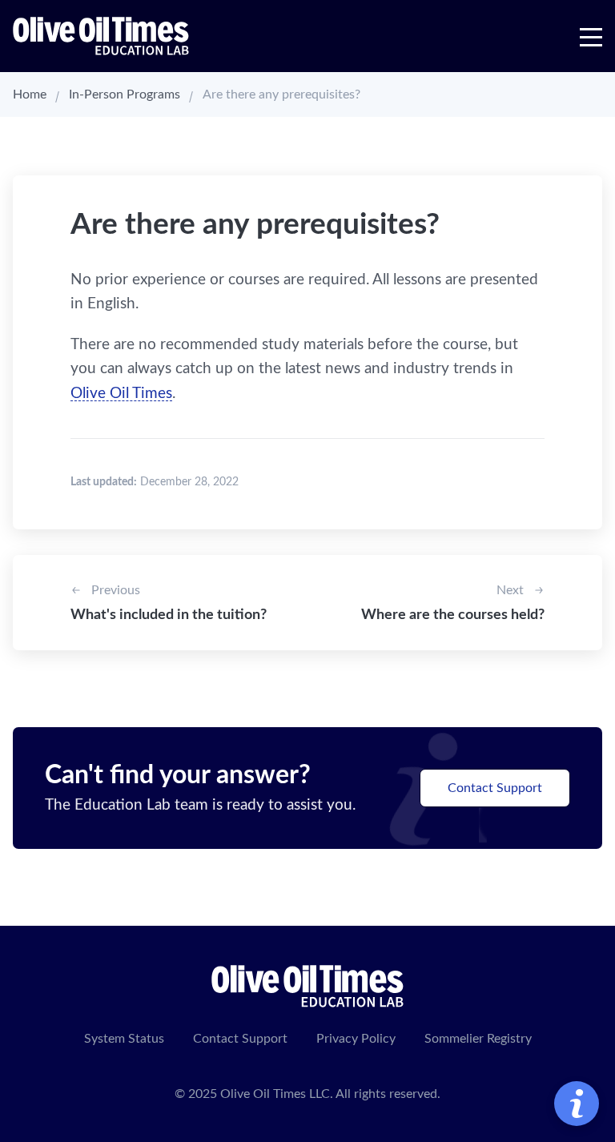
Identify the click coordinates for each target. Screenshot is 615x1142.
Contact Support (495, 788)
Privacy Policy (356, 1038)
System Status (124, 1038)
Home (29, 94)
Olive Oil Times (121, 393)
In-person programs (124, 94)
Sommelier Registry (478, 1038)
